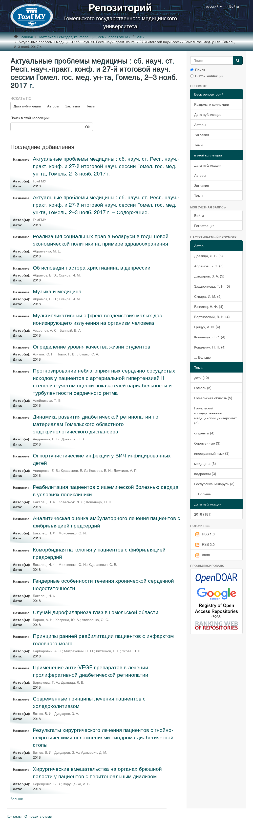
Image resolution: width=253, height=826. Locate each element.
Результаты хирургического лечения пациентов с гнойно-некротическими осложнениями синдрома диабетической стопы (103, 737)
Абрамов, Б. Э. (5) (209, 265)
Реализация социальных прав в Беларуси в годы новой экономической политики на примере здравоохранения (101, 239)
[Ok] (238, 60)
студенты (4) (204, 432)
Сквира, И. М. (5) (208, 296)
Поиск (200, 69)
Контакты (14, 816)
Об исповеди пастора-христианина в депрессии (91, 267)
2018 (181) (202, 514)
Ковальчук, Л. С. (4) (209, 336)
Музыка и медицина (57, 291)
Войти (199, 215)
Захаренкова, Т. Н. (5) (212, 286)
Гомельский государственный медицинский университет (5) (215, 415)
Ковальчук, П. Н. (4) (210, 347)
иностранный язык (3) (212, 453)
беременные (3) (207, 443)
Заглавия (72, 105)
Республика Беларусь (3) (214, 483)
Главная (26, 36)
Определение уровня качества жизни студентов (91, 346)
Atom (206, 554)
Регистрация (204, 225)
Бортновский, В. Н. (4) (212, 316)
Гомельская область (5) (213, 397)
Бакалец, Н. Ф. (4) (208, 306)
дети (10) (201, 377)
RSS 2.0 (208, 544)
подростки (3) (205, 473)
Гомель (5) (202, 387)
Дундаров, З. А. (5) (209, 276)
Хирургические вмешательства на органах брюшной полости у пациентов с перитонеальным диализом (97, 772)
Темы (90, 105)
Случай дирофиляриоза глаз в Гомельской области (95, 612)
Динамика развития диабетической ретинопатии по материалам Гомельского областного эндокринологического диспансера (95, 424)
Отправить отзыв (38, 816)
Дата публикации (27, 105)
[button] (214, 6)
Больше (16, 798)
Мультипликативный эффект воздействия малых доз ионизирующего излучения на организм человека (97, 318)
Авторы (53, 105)
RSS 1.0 (208, 533)
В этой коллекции (209, 75)
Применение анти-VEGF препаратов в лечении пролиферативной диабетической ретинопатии (90, 670)
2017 (141, 36)
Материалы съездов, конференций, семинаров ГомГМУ (84, 36)
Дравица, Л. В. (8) (208, 255)
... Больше (202, 357)
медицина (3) (205, 463)
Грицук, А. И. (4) (207, 326)
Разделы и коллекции (211, 104)
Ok (87, 126)
